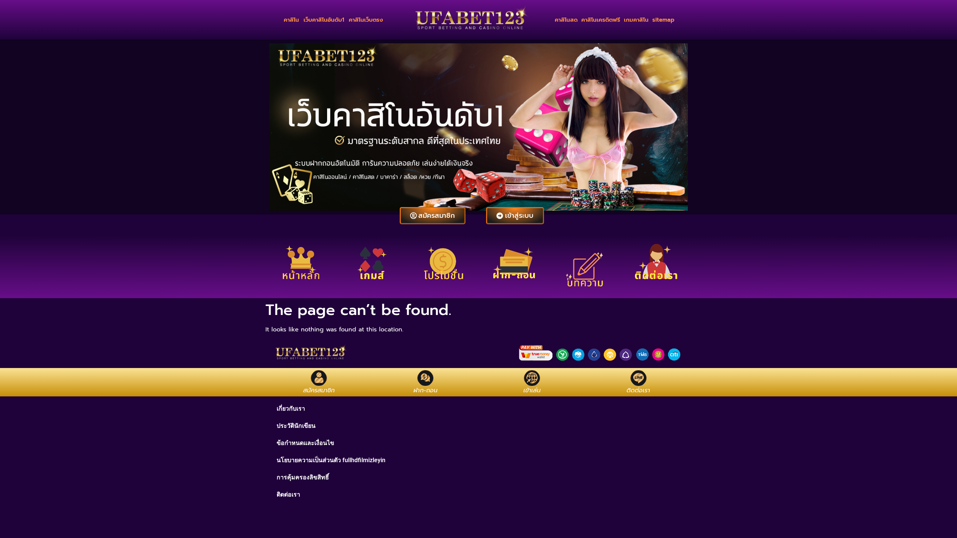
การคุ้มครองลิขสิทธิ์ (303, 477)
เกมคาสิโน (636, 20)
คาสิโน (291, 20)
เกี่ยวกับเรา (291, 408)
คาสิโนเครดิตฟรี (600, 20)
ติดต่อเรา (288, 494)
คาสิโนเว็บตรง (366, 20)
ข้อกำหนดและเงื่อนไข (305, 442)
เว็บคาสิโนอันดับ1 (324, 20)
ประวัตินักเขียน (296, 425)
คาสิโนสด (566, 20)
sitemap (663, 20)
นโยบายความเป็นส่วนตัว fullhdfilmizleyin (331, 460)
